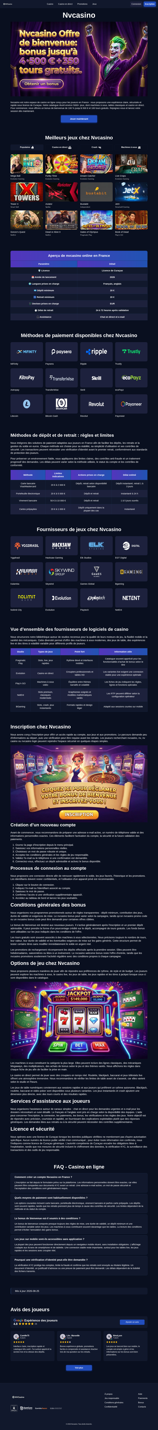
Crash (94, 147)
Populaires (25, 147)
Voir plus (79, 1368)
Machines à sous (129, 147)
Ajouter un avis (132, 1322)
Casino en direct (59, 147)
